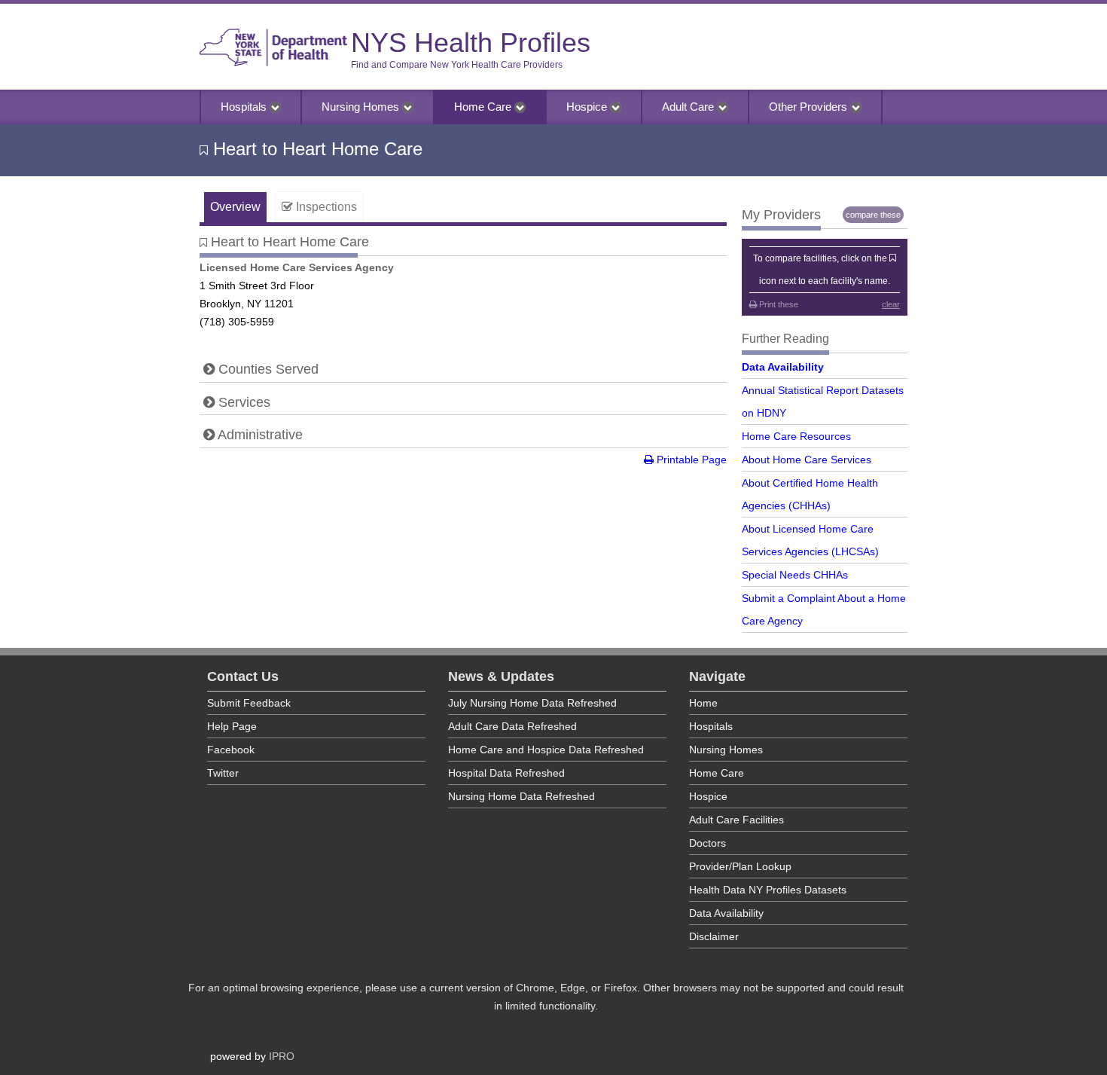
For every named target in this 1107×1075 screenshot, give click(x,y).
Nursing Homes (362, 106)
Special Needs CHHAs (795, 575)
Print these (777, 304)
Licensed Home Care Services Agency (297, 267)
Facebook (231, 750)
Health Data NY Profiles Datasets (767, 890)
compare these (873, 214)
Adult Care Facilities (736, 820)
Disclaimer (714, 936)
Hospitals (245, 106)
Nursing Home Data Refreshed (521, 796)
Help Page (232, 726)
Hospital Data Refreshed (506, 773)
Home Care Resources (796, 436)
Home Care (484, 106)
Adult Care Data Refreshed (512, 726)
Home (703, 703)
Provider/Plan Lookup (740, 866)
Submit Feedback (249, 703)
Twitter (223, 773)
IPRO (281, 1056)
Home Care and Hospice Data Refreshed (546, 750)
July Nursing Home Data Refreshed (532, 703)
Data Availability (783, 367)
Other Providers (809, 106)
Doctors (707, 843)
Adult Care (689, 106)
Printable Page (690, 460)
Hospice (588, 106)
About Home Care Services (806, 460)
